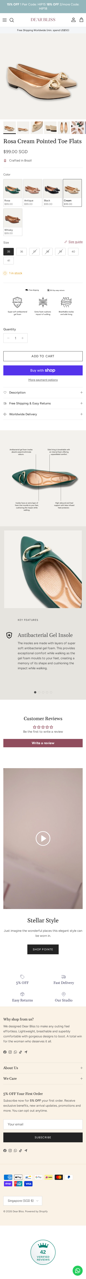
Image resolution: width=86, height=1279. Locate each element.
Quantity (9, 329)
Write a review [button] (43, 743)
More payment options (43, 380)
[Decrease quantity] (7, 338)
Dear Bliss (18, 1211)
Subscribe (43, 1137)
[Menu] (4, 20)
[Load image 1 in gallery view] (43, 76)
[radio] (12, 193)
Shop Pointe (43, 949)
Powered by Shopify (36, 1211)
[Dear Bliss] (43, 20)
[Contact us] (78, 1271)
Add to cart (43, 356)
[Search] (13, 20)
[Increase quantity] (23, 338)
